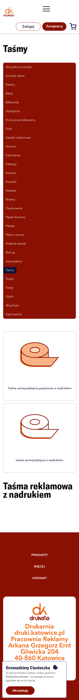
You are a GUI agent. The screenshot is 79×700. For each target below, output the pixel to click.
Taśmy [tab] (10, 270)
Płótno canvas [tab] (15, 234)
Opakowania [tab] (14, 208)
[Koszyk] (74, 27)
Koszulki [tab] (11, 181)
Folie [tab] (9, 128)
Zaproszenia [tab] (14, 314)
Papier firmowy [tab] (15, 217)
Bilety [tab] (9, 93)
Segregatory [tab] (14, 261)
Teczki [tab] (10, 279)
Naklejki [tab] (11, 190)
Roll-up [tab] (10, 252)
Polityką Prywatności (17, 677)
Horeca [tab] (10, 146)
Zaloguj (28, 26)
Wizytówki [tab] (12, 305)
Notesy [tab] (10, 199)
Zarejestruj (54, 26)
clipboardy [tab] (13, 111)
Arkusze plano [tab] (15, 75)
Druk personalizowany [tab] (20, 120)
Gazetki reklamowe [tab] (18, 137)
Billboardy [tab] (12, 102)
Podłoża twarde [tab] (16, 243)
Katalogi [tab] (11, 164)
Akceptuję (20, 690)
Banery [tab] (10, 84)
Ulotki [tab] (9, 296)
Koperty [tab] (11, 173)
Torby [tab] (9, 287)
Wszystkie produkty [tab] (19, 67)
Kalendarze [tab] (13, 155)
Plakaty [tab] (10, 226)
